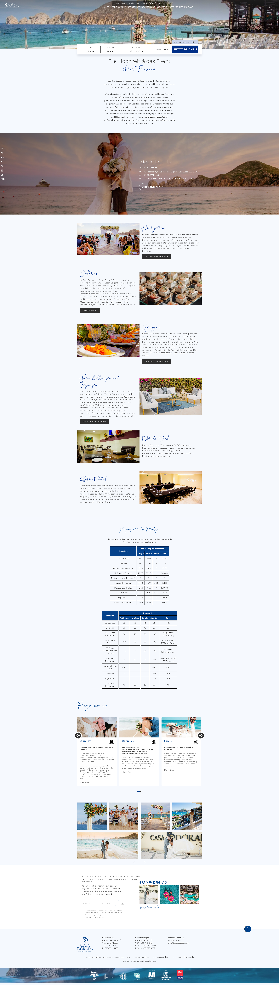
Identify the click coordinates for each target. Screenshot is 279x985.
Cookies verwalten (90, 957)
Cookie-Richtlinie (138, 957)
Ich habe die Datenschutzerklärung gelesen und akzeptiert (103, 910)
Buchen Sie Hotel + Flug (185, 42)
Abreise (110, 48)
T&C (167, 957)
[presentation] (78, 735)
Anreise (90, 48)
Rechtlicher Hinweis (105, 957)
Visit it (153, 3)
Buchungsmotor (177, 957)
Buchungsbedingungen (155, 957)
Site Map (188, 957)
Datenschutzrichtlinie (122, 957)
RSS (194, 957)
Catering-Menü (90, 310)
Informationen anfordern (156, 257)
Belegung (135, 48)
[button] (138, 791)
